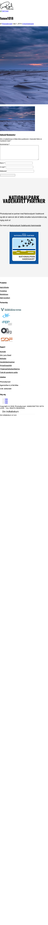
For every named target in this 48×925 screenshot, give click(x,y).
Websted (3, 171)
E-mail (2, 167)
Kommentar (5, 144)
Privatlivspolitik (6, 365)
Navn (2, 163)
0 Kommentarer (28, 24)
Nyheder (3, 358)
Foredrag (3, 291)
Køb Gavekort (5, 298)
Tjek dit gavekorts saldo (9, 372)
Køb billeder (4, 287)
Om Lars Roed (5, 355)
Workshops (4, 294)
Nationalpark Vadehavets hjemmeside (25, 225)
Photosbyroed (7, 24)
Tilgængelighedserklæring (10, 369)
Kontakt (3, 352)
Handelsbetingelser (7, 362)
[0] (4, 11)
